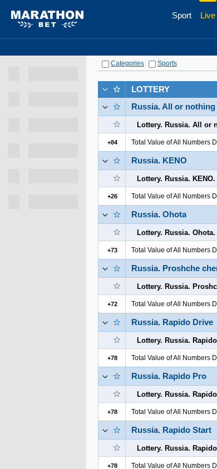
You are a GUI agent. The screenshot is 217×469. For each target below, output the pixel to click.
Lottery (150, 89)
